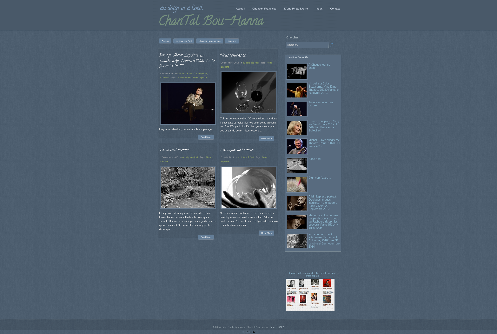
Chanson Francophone (196, 73)
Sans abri (314, 158)
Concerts (164, 77)
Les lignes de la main (237, 150)
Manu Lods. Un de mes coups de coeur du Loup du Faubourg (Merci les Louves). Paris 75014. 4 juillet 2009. (323, 221)
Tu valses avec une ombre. (320, 104)
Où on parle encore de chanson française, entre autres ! (313, 274)
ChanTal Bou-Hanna (210, 22)
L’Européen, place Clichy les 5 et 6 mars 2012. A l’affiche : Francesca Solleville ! (324, 125)
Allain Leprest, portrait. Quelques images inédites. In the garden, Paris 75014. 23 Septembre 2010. (322, 202)
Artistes (180, 73)
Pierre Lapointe (200, 77)
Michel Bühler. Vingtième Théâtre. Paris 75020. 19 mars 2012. (324, 143)
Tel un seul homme (174, 150)
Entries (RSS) (277, 327)
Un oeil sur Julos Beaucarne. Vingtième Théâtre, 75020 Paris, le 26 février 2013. (323, 88)
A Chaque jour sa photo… (319, 66)
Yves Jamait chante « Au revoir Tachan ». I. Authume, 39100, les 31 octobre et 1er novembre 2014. (324, 240)
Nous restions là (233, 55)
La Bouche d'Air (184, 77)
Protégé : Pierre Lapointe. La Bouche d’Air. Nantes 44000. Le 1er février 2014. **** (187, 61)
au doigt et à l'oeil (251, 63)
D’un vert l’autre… (319, 177)
